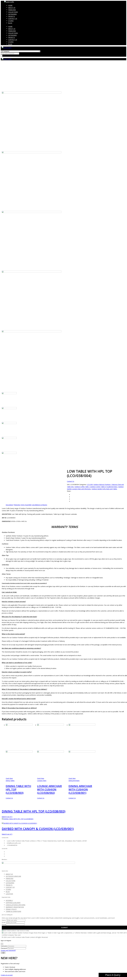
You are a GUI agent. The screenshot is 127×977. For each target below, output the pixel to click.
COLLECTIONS (13, 12)
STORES (10, 21)
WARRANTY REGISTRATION (15, 907)
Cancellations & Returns (39, 505)
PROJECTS (11, 16)
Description (9, 505)
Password (4, 948)
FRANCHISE (12, 10)
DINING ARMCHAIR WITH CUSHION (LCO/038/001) (80, 789)
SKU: (68, 484)
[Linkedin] (6, 856)
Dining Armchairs (74, 781)
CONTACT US (12, 18)
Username (4, 946)
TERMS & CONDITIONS (13, 911)
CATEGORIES (12, 14)
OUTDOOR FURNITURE (13, 876)
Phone (4, 924)
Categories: (83, 484)
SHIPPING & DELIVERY (13, 903)
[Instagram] (6, 854)
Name (4, 920)
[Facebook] (6, 852)
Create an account (7, 975)
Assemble (28, 505)
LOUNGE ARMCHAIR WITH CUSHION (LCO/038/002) (49, 789)
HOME (10, 5)
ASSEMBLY (9, 900)
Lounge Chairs (41, 781)
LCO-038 (90, 484)
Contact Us (70, 481)
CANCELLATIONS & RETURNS (15, 905)
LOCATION (9, 894)
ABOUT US (11, 8)
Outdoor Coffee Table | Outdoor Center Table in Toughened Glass (96, 487)
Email (4, 922)
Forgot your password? (8, 950)
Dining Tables (10, 781)
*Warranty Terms (19, 505)
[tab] (9, 505)
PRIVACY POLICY (11, 909)
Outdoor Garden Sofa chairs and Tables (104, 489)
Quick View (9, 778)
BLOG (10, 23)
